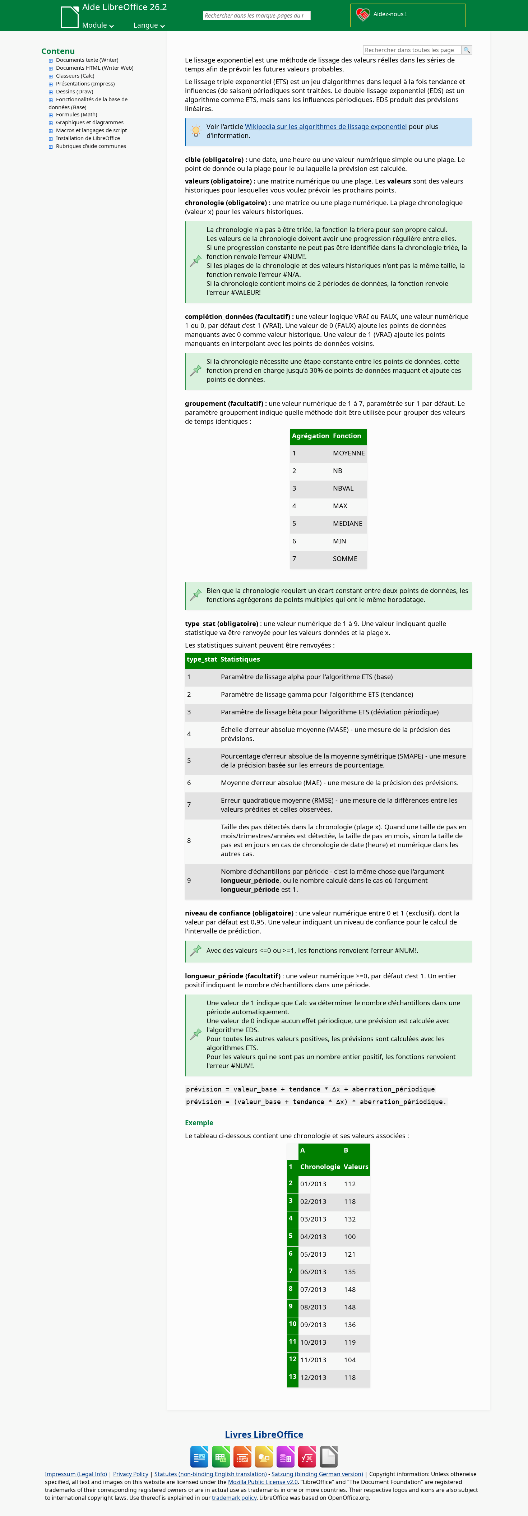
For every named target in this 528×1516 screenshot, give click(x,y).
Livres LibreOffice (264, 1434)
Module (94, 25)
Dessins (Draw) (74, 91)
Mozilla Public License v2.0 (263, 1482)
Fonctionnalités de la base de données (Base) (88, 103)
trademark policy (234, 1498)
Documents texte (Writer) (87, 59)
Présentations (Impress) (85, 83)
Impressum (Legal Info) (76, 1474)
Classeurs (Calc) (75, 75)
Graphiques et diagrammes (90, 122)
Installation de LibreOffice (88, 138)
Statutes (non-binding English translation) (210, 1474)
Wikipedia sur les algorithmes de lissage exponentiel (326, 126)
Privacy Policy (130, 1474)
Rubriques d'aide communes (91, 145)
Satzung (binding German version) (317, 1474)
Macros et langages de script (91, 130)
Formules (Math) (76, 114)
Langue (146, 25)
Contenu (58, 50)
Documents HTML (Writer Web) (95, 67)
